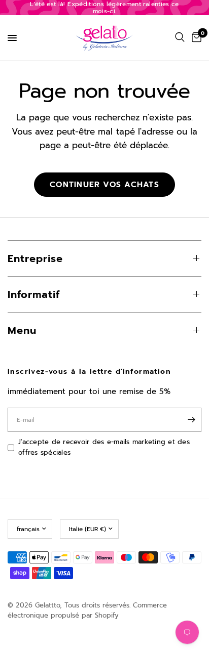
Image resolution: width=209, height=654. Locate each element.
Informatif (34, 294)
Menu (22, 330)
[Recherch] (179, 37)
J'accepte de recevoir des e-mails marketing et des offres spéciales (104, 447)
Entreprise (35, 258)
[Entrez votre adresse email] (191, 420)
